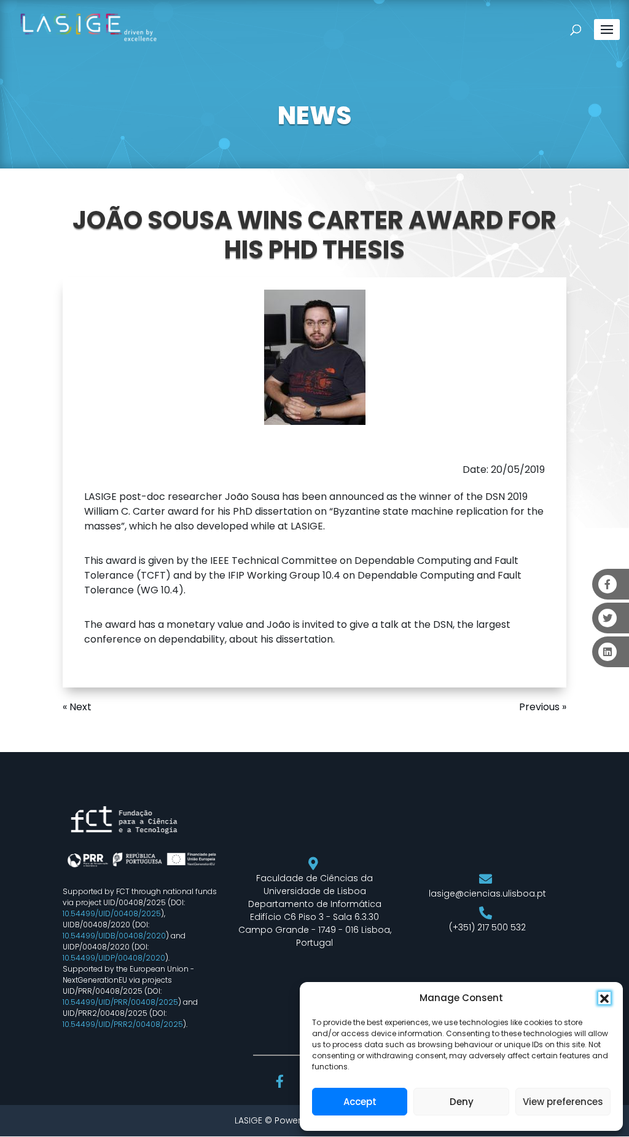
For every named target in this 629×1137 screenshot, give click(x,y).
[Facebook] (281, 1083)
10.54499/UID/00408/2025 (112, 913)
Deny (462, 1101)
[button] (604, 998)
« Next (77, 707)
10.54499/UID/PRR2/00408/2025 (123, 1024)
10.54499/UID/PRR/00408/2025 (120, 1002)
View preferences (563, 1101)
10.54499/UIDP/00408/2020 (114, 958)
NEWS (314, 115)
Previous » (542, 707)
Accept (360, 1101)
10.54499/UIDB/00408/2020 (114, 935)
